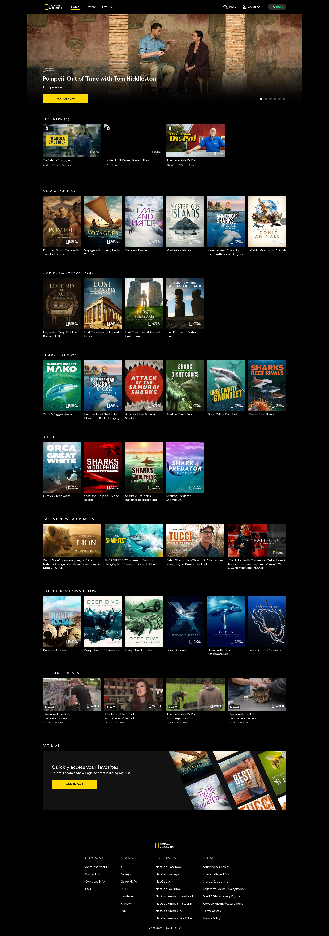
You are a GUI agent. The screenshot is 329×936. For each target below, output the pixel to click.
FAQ (88, 889)
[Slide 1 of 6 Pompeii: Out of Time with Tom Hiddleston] (261, 98)
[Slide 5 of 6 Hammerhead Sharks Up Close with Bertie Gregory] (279, 98)
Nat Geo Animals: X (169, 911)
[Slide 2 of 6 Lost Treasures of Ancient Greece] (266, 98)
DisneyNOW (128, 881)
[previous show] (34, 59)
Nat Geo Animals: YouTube (174, 918)
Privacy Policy (211, 918)
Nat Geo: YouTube (168, 889)
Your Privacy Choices (216, 867)
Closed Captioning (215, 881)
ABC (123, 867)
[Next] (284, 221)
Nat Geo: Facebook (169, 867)
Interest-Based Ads (216, 874)
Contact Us (92, 874)
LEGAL (208, 858)
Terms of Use (212, 911)
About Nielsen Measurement (223, 903)
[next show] (295, 59)
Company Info (95, 881)
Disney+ (125, 874)
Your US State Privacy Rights (221, 896)
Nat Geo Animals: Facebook (175, 896)
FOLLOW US (166, 858)
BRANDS (128, 858)
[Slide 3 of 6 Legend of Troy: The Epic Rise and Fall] (270, 98)
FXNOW (126, 903)
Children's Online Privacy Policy (223, 889)
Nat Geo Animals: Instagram (174, 903)
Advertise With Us (97, 867)
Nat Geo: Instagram (169, 874)
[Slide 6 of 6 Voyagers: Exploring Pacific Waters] (284, 98)
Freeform (127, 896)
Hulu (123, 911)
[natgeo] (54, 7)
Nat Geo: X (163, 881)
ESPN (124, 889)
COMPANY (94, 858)
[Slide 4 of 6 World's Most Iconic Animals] (275, 98)
